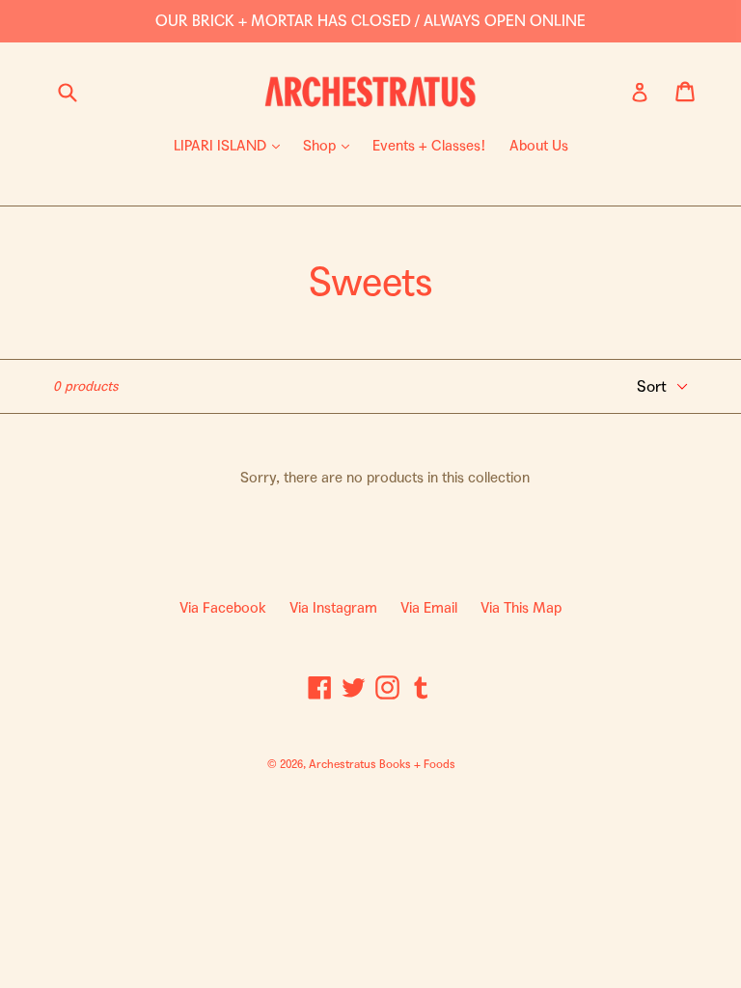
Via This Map (521, 608)
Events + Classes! (429, 145)
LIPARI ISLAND (231, 145)
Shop (331, 145)
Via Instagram (333, 608)
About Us (538, 145)
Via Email (428, 608)
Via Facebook (222, 608)
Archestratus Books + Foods (382, 764)
